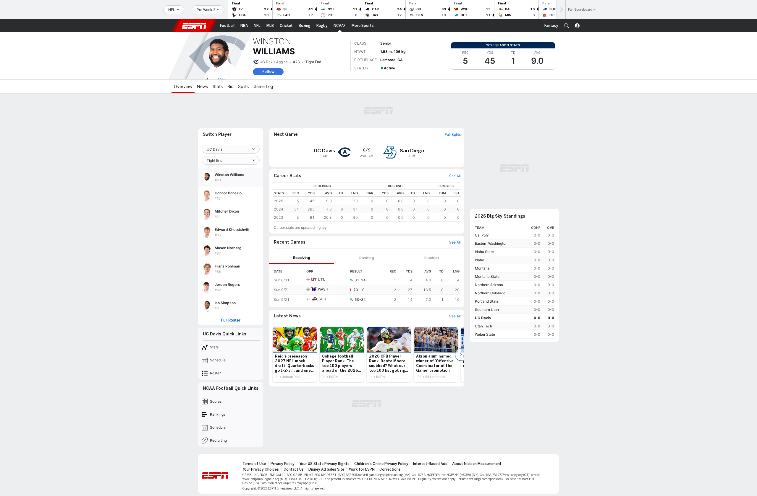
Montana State (487, 276)
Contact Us (294, 469)
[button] (566, 25)
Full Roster (230, 320)
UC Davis (483, 318)
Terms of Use (254, 464)
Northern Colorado (490, 293)
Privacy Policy (283, 464)
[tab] (301, 258)
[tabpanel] (366, 284)
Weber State (485, 334)
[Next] (561, 9)
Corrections (390, 469)
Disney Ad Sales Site (326, 469)
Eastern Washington (491, 243)
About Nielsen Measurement (477, 464)
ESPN (194, 25)
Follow (268, 71)
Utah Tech (483, 326)
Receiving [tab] (301, 257)
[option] (295, 354)
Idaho (479, 260)
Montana (482, 268)
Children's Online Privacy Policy (381, 464)
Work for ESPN (362, 469)
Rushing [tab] (366, 258)
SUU (322, 299)
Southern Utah (487, 309)
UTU (322, 279)
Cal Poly (482, 235)
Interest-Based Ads (430, 464)
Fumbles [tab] (431, 258)
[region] (373, 201)
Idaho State (484, 251)
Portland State (487, 301)
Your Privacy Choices (260, 469)
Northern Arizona (489, 285)
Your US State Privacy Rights (324, 464)
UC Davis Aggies (273, 62)
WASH (323, 289)
